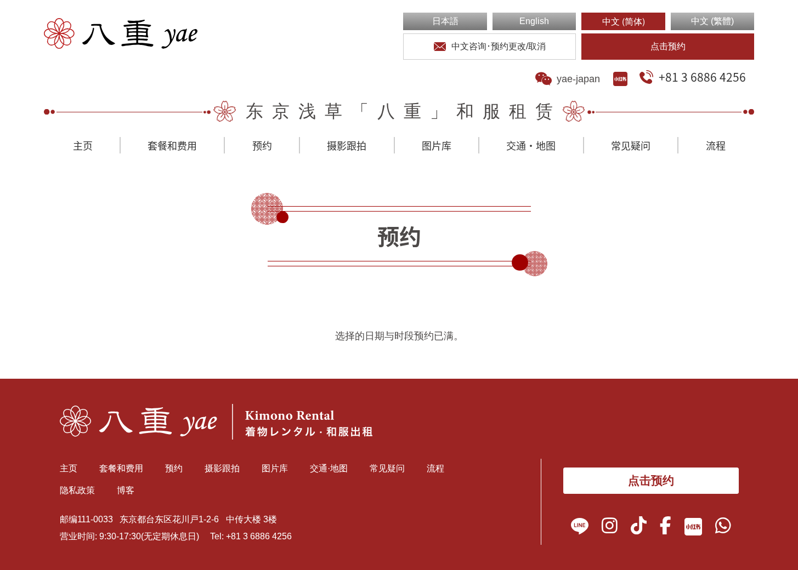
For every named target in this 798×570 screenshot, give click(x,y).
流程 (716, 145)
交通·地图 (531, 145)
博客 (125, 490)
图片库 (436, 145)
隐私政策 (77, 490)
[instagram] (610, 528)
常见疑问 (630, 145)
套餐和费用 (172, 145)
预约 (262, 145)
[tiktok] (639, 528)
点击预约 (668, 46)
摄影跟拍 (346, 145)
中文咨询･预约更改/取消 (498, 46)
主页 (83, 145)
